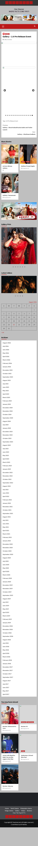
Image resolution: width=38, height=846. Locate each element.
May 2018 (6, 650)
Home (27, 161)
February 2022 (7, 500)
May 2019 (6, 609)
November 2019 (8, 588)
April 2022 (6, 496)
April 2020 (6, 571)
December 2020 (8, 544)
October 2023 (7, 438)
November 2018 (8, 629)
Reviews (5, 722)
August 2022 (7, 486)
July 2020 (5, 561)
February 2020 (7, 578)
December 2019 (8, 585)
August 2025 (7, 380)
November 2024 (8, 411)
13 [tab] (30, 115)
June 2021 (6, 523)
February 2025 (7, 401)
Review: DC (24, 726)
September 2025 (8, 377)
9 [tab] (22, 115)
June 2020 (6, 564)
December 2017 (8, 667)
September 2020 (8, 554)
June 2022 (6, 493)
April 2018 (6, 653)
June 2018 (6, 646)
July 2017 (5, 684)
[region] (19, 91)
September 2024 (8, 418)
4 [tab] (11, 115)
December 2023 (8, 431)
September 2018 (8, 636)
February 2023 (7, 465)
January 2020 (7, 581)
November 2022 (8, 476)
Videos (23, 810)
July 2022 (5, 489)
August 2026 (7, 343)
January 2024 (7, 428)
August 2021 (7, 517)
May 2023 (6, 455)
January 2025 (7, 404)
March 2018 (6, 657)
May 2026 (6, 353)
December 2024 (8, 407)
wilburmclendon (8, 39)
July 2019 (5, 602)
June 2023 (6, 452)
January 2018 (7, 663)
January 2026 (7, 366)
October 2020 (7, 551)
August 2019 (7, 599)
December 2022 (8, 472)
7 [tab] (17, 115)
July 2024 (5, 424)
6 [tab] (15, 115)
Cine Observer (19, 9)
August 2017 (7, 680)
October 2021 (7, 510)
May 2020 (6, 568)
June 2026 (6, 349)
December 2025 (8, 370)
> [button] (33, 90)
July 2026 (5, 346)
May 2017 (6, 691)
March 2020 (6, 575)
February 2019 (7, 619)
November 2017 (8, 670)
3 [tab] (9, 115)
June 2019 (6, 605)
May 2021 (6, 527)
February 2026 (7, 363)
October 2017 (7, 674)
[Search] (35, 26)
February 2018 (7, 660)
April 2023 (6, 459)
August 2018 (7, 639)
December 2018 (8, 626)
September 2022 (8, 483)
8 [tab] (20, 115)
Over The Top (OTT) (19, 813)
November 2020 (8, 547)
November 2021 (8, 506)
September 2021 (8, 513)
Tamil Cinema (30, 722)
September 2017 (8, 677)
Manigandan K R (25, 168)
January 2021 (7, 541)
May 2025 (6, 390)
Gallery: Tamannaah (9, 195)
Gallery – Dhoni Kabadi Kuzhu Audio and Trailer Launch (17, 127)
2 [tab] (7, 115)
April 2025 (6, 394)
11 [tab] (26, 115)
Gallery (7, 34)
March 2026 (6, 360)
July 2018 (5, 643)
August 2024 (7, 421)
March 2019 (6, 616)
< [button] (5, 90)
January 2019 (7, 622)
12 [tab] (28, 115)
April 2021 (6, 530)
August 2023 (7, 445)
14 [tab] (32, 115)
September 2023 (8, 442)
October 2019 (7, 592)
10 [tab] (24, 115)
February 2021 (7, 537)
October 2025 (7, 373)
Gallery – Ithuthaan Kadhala (26, 133)
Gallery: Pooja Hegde (28, 166)
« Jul (2, 332)
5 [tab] (13, 115)
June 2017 (6, 687)
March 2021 (6, 534)
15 (34, 317)
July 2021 (5, 520)
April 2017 (6, 694)
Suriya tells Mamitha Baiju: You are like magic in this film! (9, 757)
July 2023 (5, 448)
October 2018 (7, 633)
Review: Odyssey (8, 786)
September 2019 (8, 595)
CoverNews (14, 824)
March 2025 (6, 397)
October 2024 (7, 414)
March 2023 (6, 462)
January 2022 (7, 503)
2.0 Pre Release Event (12, 121)
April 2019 (6, 612)
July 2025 (5, 384)
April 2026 (6, 356)
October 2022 (7, 479)
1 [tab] (5, 115)
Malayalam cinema (26, 808)
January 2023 (7, 469)
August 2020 (7, 558)
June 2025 (6, 387)
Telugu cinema (9, 810)
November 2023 (8, 435)
